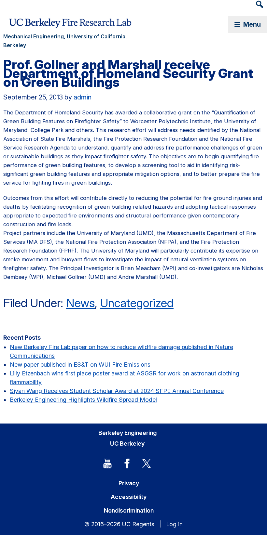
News (80, 303)
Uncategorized (137, 303)
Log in (174, 524)
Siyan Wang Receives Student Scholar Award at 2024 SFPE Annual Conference (117, 390)
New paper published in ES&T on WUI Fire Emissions (80, 364)
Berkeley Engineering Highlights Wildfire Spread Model (83, 399)
